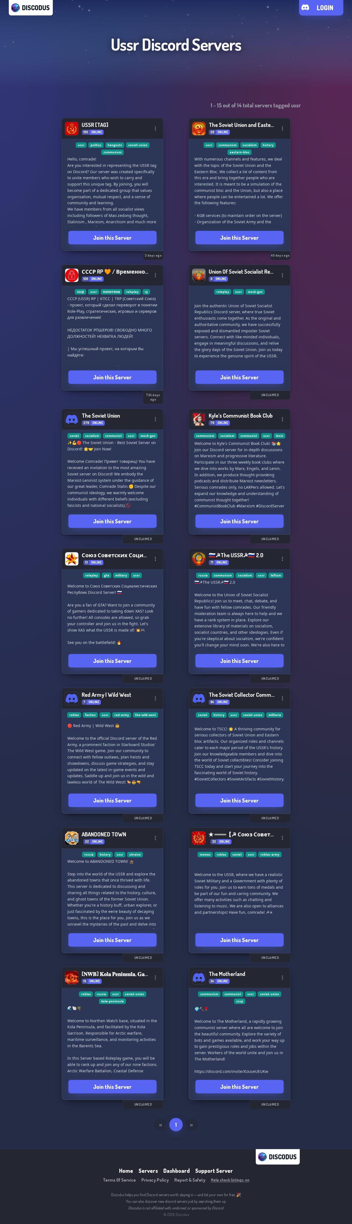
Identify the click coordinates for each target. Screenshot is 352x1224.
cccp (239, 1001)
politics (95, 145)
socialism (250, 145)
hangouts (115, 145)
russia (203, 575)
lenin (279, 436)
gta (106, 575)
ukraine (135, 854)
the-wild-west (145, 715)
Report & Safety (189, 1180)
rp (146, 292)
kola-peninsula (112, 1001)
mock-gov (255, 292)
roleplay (132, 292)
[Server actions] (155, 128)
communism (112, 152)
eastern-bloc (239, 152)
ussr (81, 145)
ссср (80, 292)
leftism (276, 575)
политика (111, 292)
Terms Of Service (119, 1180)
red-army (121, 715)
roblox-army (269, 854)
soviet (74, 436)
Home (126, 1170)
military (121, 575)
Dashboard (176, 1170)
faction (90, 715)
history (268, 145)
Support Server (214, 1170)
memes (205, 854)
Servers (148, 1170)
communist (113, 436)
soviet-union (137, 145)
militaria (274, 715)
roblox (74, 715)
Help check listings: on (230, 1179)
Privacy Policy (155, 1180)
